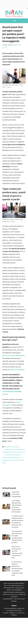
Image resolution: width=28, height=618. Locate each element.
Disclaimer (14, 615)
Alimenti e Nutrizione (12, 447)
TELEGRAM (6, 391)
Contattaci (14, 601)
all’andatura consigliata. (16, 370)
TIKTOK (5, 394)
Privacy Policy (20, 613)
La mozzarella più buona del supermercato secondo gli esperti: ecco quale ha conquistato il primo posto (17, 568)
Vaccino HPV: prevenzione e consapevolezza (16, 494)
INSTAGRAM (15, 391)
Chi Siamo (5, 613)
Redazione (12, 613)
